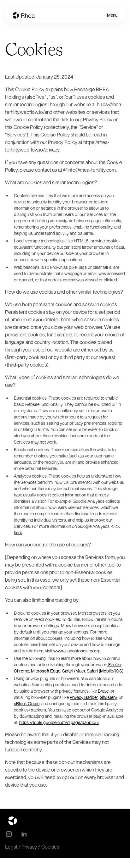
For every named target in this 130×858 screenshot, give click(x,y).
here (18, 532)
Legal (11, 847)
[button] (112, 15)
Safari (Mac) (73, 670)
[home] (24, 15)
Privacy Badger (84, 697)
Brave (103, 691)
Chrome (21, 670)
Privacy (29, 847)
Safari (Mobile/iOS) (105, 670)
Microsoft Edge (45, 670)
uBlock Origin (26, 703)
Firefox (114, 664)
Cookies (50, 847)
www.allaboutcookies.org (77, 650)
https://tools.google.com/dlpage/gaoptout (59, 722)
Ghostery (108, 697)
